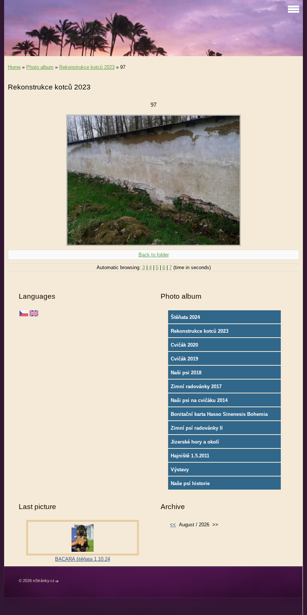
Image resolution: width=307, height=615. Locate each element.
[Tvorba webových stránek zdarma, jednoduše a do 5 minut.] (57, 581)
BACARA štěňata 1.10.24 (82, 559)
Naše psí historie (190, 483)
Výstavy (180, 469)
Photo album (40, 67)
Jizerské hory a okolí (195, 442)
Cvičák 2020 (184, 345)
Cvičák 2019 (184, 359)
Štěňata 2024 (185, 317)
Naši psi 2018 (186, 372)
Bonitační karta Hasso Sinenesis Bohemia (219, 414)
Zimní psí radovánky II (197, 428)
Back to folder (154, 255)
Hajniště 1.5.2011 (190, 456)
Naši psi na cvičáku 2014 (199, 400)
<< (173, 524)
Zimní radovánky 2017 (196, 386)
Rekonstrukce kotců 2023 (87, 67)
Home (14, 67)
